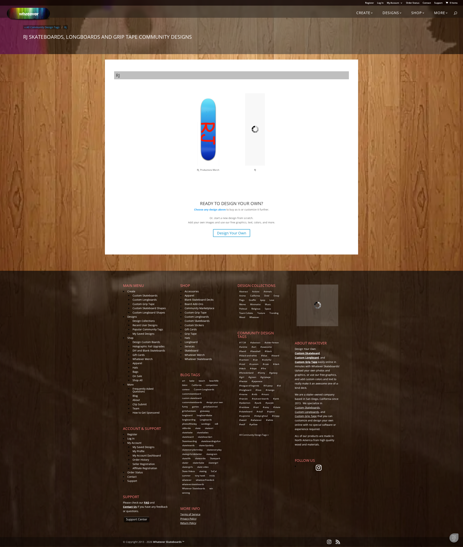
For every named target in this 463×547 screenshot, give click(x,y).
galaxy (274, 372)
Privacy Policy (188, 518)
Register (369, 3)
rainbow (245, 407)
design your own (214, 402)
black (269, 351)
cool (243, 364)
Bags (135, 371)
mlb (255, 394)
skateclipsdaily (206, 445)
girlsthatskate (189, 411)
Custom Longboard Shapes (149, 312)
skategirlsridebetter (192, 454)
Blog (135, 395)
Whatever (254, 317)
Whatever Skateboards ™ (168, 542)
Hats (135, 367)
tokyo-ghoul (262, 415)
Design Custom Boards (146, 342)
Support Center (136, 519)
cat (256, 359)
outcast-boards (261, 398)
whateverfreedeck (205, 479)
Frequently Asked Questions (143, 390)
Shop (416, 12)
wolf (243, 424)
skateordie (200, 458)
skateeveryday (214, 449)
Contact (427, 3)
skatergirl (213, 462)
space (272, 411)
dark (277, 364)
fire (264, 368)
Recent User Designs (145, 325)
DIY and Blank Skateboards (149, 350)
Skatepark (215, 458)
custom (254, 364)
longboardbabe (204, 415)
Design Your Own (231, 233)
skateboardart (205, 436)
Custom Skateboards (145, 295)
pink (277, 398)
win (211, 488)
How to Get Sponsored (146, 412)
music (266, 394)
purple (270, 402)
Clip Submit (140, 404)
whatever (187, 479)
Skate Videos (188, 471)
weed (243, 420)
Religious (255, 308)
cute (266, 364)
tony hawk (200, 475)
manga (270, 390)
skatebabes (203, 432)
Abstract (243, 291)
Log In (380, 3)
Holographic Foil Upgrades (149, 346)
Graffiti (252, 300)
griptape (266, 377)
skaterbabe (198, 462)
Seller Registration (144, 464)
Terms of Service (190, 514)
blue (265, 355)
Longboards (206, 419)
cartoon (245, 359)
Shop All (138, 380)
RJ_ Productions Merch (208, 169)
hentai (244, 381)
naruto (244, 398)
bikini (184, 385)
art (183, 380)
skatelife (186, 458)
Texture (261, 313)
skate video (203, 466)
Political (243, 308)
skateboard (188, 436)
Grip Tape (191, 333)
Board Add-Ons (194, 304)
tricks (212, 475)
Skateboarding (189, 441)
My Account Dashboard (147, 455)
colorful (267, 359)
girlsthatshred (210, 406)
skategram (211, 454)
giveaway (205, 411)
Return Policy (188, 523)
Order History (141, 459)
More (439, 12)
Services (190, 346)
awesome (267, 346)
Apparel (137, 363)
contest (186, 389)
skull (260, 411)
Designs (391, 12)
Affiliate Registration (145, 468)
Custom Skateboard (307, 353)
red (256, 407)
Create (363, 12)
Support (438, 3)
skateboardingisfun (210, 441)
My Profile (139, 451)
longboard (187, 415)
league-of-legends (250, 385)
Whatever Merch (143, 359)
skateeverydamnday (192, 449)
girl (242, 377)
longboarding (189, 419)
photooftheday (189, 423)
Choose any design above (210, 209)
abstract (256, 342)
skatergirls (187, 466)
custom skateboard (191, 398)
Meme (242, 304)
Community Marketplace (199, 308)
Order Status (412, 3)
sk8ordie (186, 428)
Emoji (276, 295)
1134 (243, 342)
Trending (274, 313)
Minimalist (255, 304)
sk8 (216, 423)
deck (243, 368)
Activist (255, 291)
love (259, 390)
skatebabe (187, 432)
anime (244, 346)
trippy (276, 415)
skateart (209, 428)
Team (136, 408)
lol (280, 385)
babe (191, 380)
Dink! (266, 295)
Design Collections (144, 321)
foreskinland (247, 372)
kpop (262, 300)
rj (65, 27)
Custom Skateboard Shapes (149, 308)
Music (268, 304)
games (195, 406)
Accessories (192, 291)
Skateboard (191, 350)
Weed (242, 317)
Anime (242, 295)
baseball (256, 351)
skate (198, 428)
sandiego (205, 423)
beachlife (213, 380)
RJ (255, 169)
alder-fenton (272, 342)
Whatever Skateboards (198, 359)
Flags (242, 300)
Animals (268, 291)
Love (271, 300)
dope (254, 368)
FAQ (146, 502)
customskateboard (191, 393)
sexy (266, 407)
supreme (245, 415)
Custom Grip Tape (143, 304)
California (196, 385)
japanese (257, 381)
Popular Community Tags (148, 329)
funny (185, 406)
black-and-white (249, 355)
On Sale (137, 376)
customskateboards (192, 402)
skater (185, 462)
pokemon (245, 402)
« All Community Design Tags (42, 27)
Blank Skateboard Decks (199, 299)
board (276, 355)
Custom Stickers (194, 325)
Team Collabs (246, 313)
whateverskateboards (193, 484)
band (243, 351)
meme (244, 394)
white (270, 420)
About (136, 400)
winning (186, 492)
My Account (393, 3)
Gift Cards (139, 355)
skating (203, 471)
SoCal (214, 471)
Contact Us (130, 506)
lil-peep (269, 385)
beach (202, 380)
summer (186, 475)
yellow (254, 424)
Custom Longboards (145, 299)
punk (258, 402)
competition (212, 385)
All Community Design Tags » (254, 434)
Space (268, 308)
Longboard (191, 342)
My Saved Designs (143, 333)
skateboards (188, 445)
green (253, 377)
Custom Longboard (307, 357)
